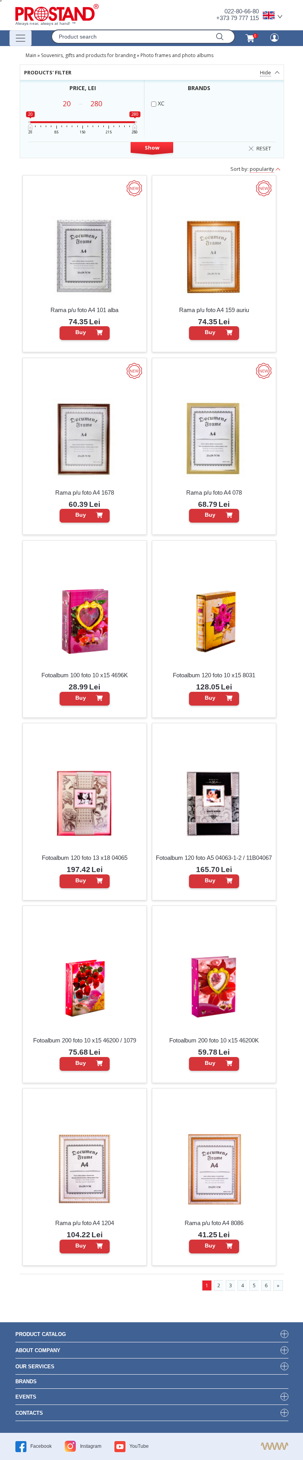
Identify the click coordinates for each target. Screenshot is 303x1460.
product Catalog (40, 1334)
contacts (29, 1413)
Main (31, 55)
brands (26, 1381)
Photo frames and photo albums (176, 55)
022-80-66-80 (241, 11)
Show (152, 147)
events (25, 1397)
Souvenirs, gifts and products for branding (88, 55)
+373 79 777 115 (237, 18)
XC (160, 103)
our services (34, 1366)
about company (37, 1350)
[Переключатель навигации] (20, 38)
